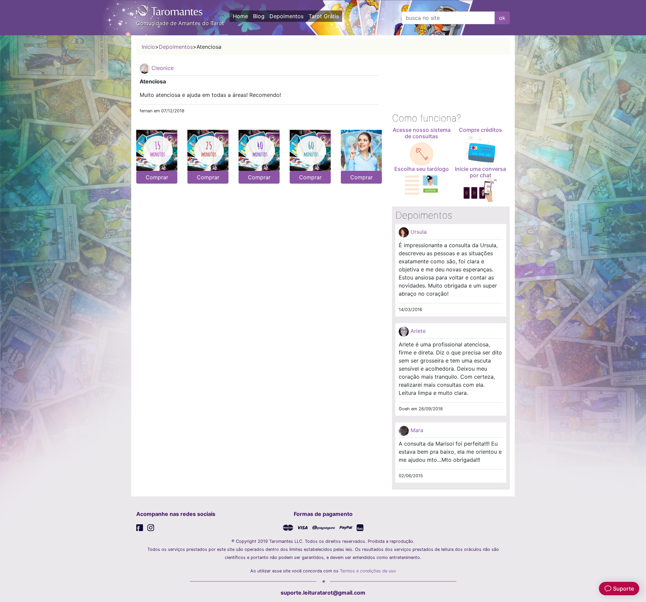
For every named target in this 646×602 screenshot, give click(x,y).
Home (240, 16)
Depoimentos (286, 16)
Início (148, 46)
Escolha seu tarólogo (421, 168)
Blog (258, 16)
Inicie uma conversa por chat (480, 172)
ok (502, 17)
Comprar (157, 177)
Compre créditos (480, 129)
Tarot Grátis (324, 16)
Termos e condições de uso (368, 570)
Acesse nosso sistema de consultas (422, 133)
